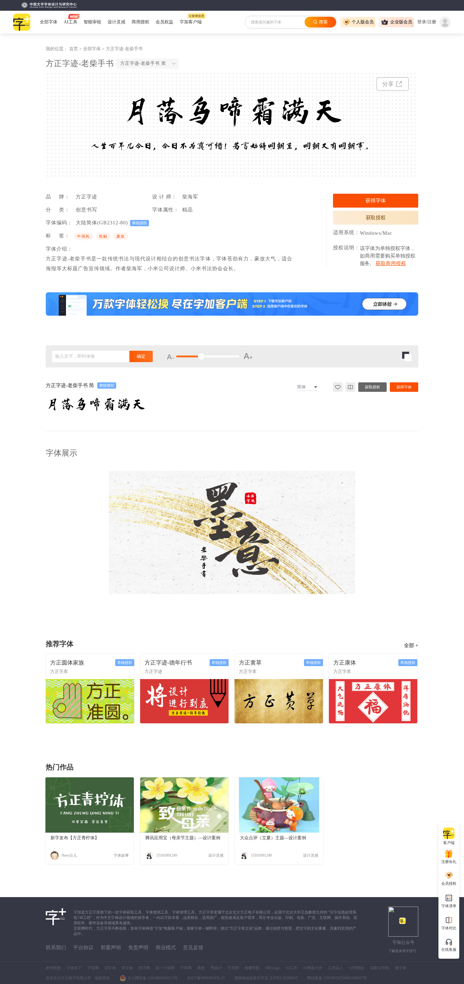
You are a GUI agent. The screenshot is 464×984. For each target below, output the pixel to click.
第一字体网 (165, 968)
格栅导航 (252, 968)
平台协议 (83, 947)
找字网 (144, 968)
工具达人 (335, 968)
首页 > (76, 48)
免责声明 (138, 947)
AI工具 (291, 968)
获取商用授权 (391, 263)
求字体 (127, 968)
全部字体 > (94, 48)
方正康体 (344, 662)
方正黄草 (250, 662)
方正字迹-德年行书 (168, 662)
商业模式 (166, 947)
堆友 (201, 968)
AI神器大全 (312, 968)
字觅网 (233, 968)
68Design (272, 968)
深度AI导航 (379, 968)
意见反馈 (193, 947)
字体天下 (74, 968)
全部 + (411, 645)
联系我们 (56, 947)
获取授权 (376, 217)
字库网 (186, 968)
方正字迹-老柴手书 (124, 48)
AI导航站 (356, 968)
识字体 (110, 968)
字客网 (93, 968)
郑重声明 (111, 947)
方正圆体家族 (67, 662)
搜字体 (400, 968)
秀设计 (216, 968)
